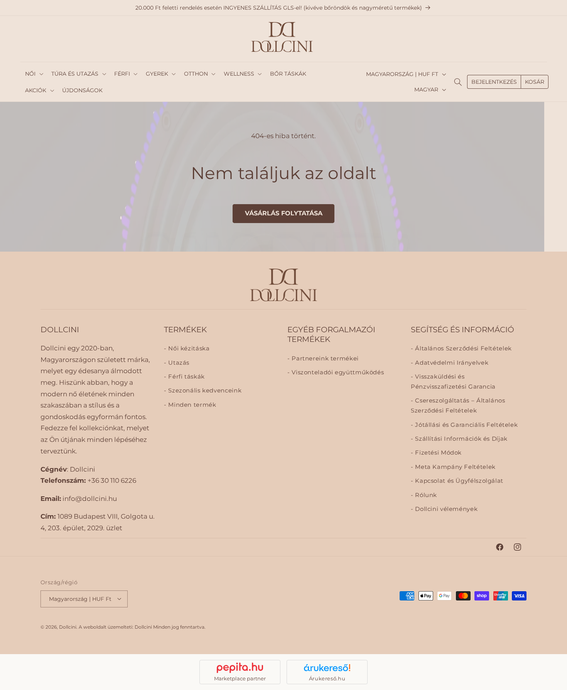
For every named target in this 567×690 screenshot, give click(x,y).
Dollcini (67, 626)
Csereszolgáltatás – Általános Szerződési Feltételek (458, 405)
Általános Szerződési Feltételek (462, 348)
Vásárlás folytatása (283, 213)
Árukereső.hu (327, 678)
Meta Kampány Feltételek (454, 466)
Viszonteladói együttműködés (337, 372)
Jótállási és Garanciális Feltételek (465, 424)
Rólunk (425, 495)
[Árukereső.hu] (327, 667)
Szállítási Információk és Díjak (460, 439)
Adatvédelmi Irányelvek (450, 362)
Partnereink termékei (324, 358)
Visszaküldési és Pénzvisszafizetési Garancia (453, 382)
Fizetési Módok (437, 453)
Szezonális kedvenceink (204, 390)
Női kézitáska (188, 348)
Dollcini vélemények (445, 509)
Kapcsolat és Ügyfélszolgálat (458, 481)
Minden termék (191, 404)
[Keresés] (458, 82)
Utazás (178, 362)
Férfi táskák (186, 377)
